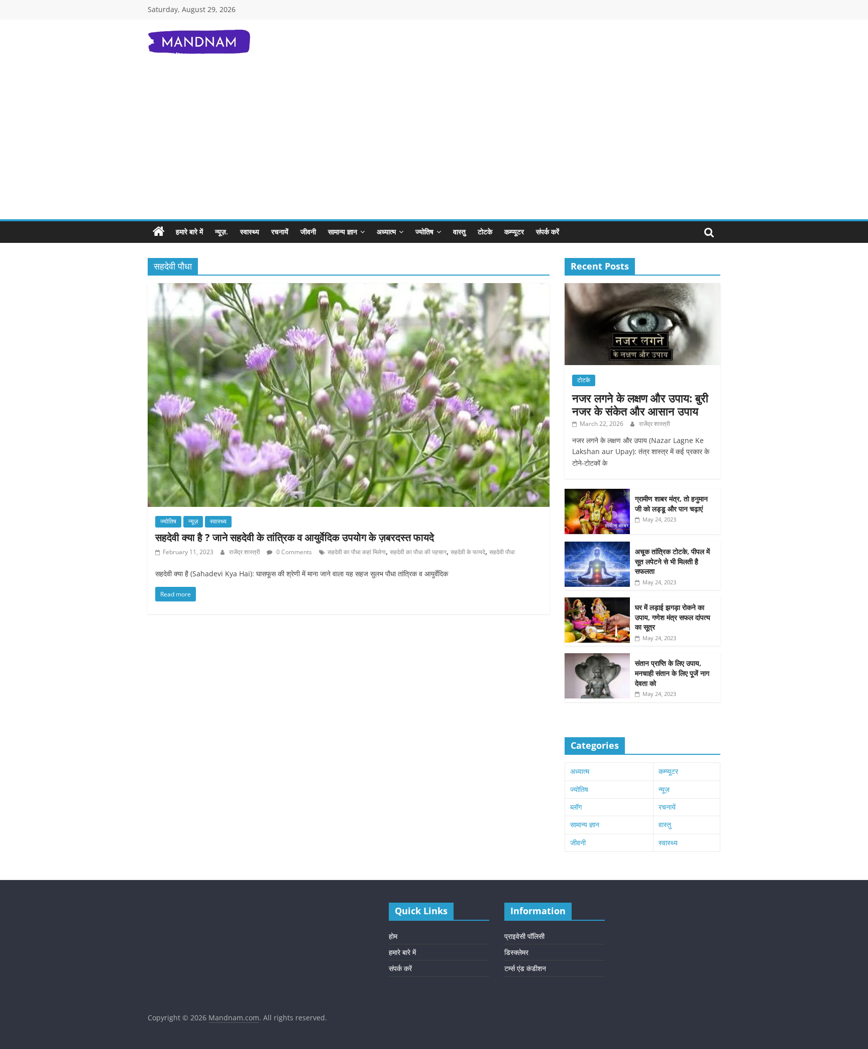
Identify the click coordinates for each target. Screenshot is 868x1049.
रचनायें (279, 231)
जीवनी (308, 231)
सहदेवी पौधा (502, 552)
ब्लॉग (576, 807)
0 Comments (293, 552)
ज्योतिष (424, 231)
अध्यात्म (386, 231)
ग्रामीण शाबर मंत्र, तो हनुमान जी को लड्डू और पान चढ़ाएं (671, 503)
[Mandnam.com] (159, 231)
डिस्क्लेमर (516, 952)
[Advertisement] (434, 143)
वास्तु (459, 231)
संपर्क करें (547, 231)
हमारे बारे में (189, 231)
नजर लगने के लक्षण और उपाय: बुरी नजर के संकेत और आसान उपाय (640, 404)
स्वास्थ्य (249, 231)
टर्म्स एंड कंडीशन (525, 968)
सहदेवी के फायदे (468, 552)
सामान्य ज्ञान (342, 231)
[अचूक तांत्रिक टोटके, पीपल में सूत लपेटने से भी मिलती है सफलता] (597, 547)
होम (393, 936)
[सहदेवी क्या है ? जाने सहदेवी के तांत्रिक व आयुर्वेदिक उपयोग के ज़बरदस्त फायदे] (349, 289)
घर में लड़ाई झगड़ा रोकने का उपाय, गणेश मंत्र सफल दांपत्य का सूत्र (672, 617)
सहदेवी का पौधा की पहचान (418, 552)
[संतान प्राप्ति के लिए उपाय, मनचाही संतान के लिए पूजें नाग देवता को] (597, 658)
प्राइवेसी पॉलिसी (524, 936)
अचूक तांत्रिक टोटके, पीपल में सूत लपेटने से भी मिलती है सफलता (672, 561)
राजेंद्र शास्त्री (245, 552)
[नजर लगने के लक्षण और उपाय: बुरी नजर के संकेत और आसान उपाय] (642, 288)
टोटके (485, 231)
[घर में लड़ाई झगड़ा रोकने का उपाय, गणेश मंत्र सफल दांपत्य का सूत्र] (597, 602)
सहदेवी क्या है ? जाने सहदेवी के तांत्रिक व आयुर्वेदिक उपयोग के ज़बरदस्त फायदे (294, 537)
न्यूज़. (221, 231)
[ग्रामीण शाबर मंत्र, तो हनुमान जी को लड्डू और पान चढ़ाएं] (597, 494)
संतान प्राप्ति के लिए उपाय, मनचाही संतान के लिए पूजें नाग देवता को (672, 672)
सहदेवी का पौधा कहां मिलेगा (357, 552)
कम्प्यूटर (514, 231)
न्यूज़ (193, 521)
